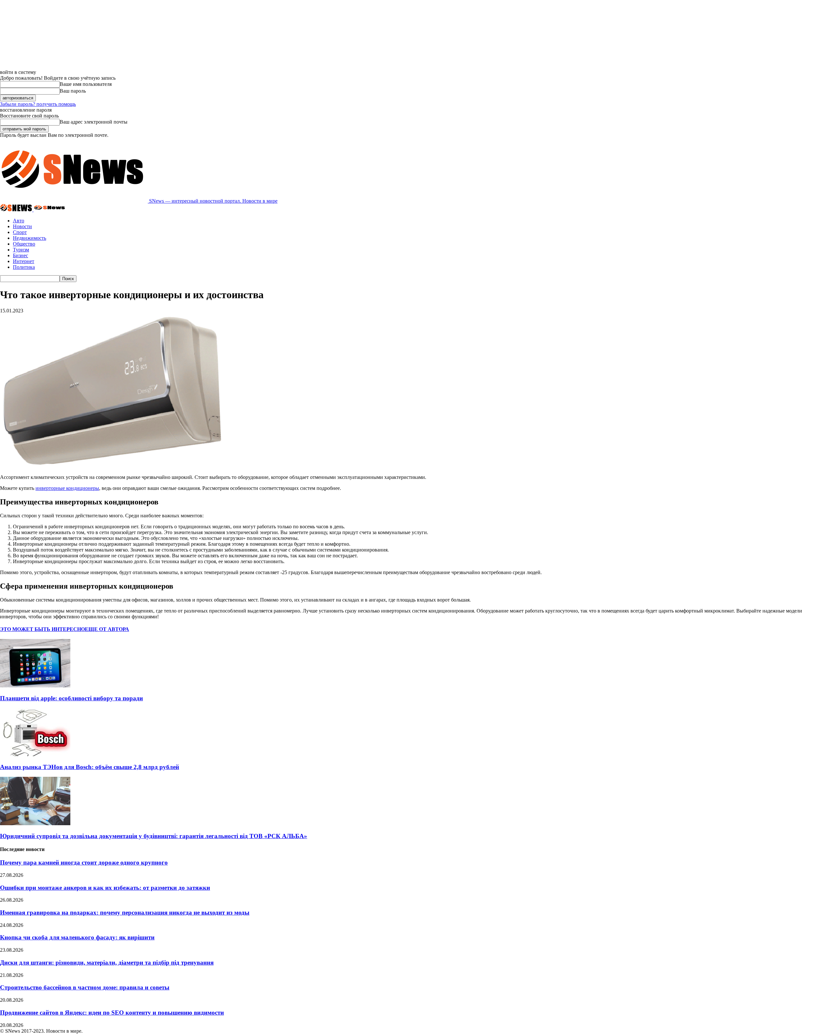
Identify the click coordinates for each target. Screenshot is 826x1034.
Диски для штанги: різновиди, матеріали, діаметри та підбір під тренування (107, 962)
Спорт (20, 232)
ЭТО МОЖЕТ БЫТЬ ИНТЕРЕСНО (42, 629)
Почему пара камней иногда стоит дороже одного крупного (84, 862)
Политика (24, 267)
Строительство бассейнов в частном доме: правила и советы (84, 987)
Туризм (21, 249)
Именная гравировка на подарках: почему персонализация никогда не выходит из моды (124, 912)
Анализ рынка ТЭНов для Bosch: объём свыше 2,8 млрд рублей (89, 767)
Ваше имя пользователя (86, 84)
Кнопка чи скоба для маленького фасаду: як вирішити (77, 937)
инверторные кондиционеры (67, 488)
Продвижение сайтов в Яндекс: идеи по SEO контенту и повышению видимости (112, 1012)
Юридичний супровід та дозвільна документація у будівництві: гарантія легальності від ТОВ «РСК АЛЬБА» (153, 836)
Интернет (23, 261)
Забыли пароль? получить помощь (38, 104)
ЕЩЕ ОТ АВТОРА (107, 629)
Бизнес (20, 255)
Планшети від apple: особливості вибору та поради (71, 698)
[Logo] (17, 209)
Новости (22, 226)
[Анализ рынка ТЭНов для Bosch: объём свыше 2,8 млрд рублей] (35, 754)
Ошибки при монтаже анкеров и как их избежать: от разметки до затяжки (105, 887)
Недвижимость (29, 238)
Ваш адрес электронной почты (93, 122)
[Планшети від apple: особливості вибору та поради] (35, 685)
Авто (18, 220)
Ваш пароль (73, 91)
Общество (24, 244)
